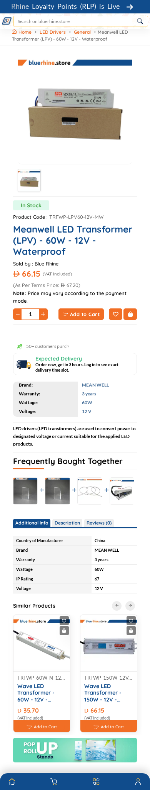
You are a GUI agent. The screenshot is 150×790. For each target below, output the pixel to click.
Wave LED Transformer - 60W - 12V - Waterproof (36, 693)
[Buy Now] (130, 314)
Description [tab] (67, 523)
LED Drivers (53, 32)
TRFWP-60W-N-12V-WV (41, 677)
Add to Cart (85, 314)
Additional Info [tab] (31, 523)
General (82, 32)
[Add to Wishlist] (115, 314)
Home (25, 32)
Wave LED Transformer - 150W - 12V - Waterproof (103, 693)
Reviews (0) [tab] (99, 523)
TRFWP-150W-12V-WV (108, 677)
